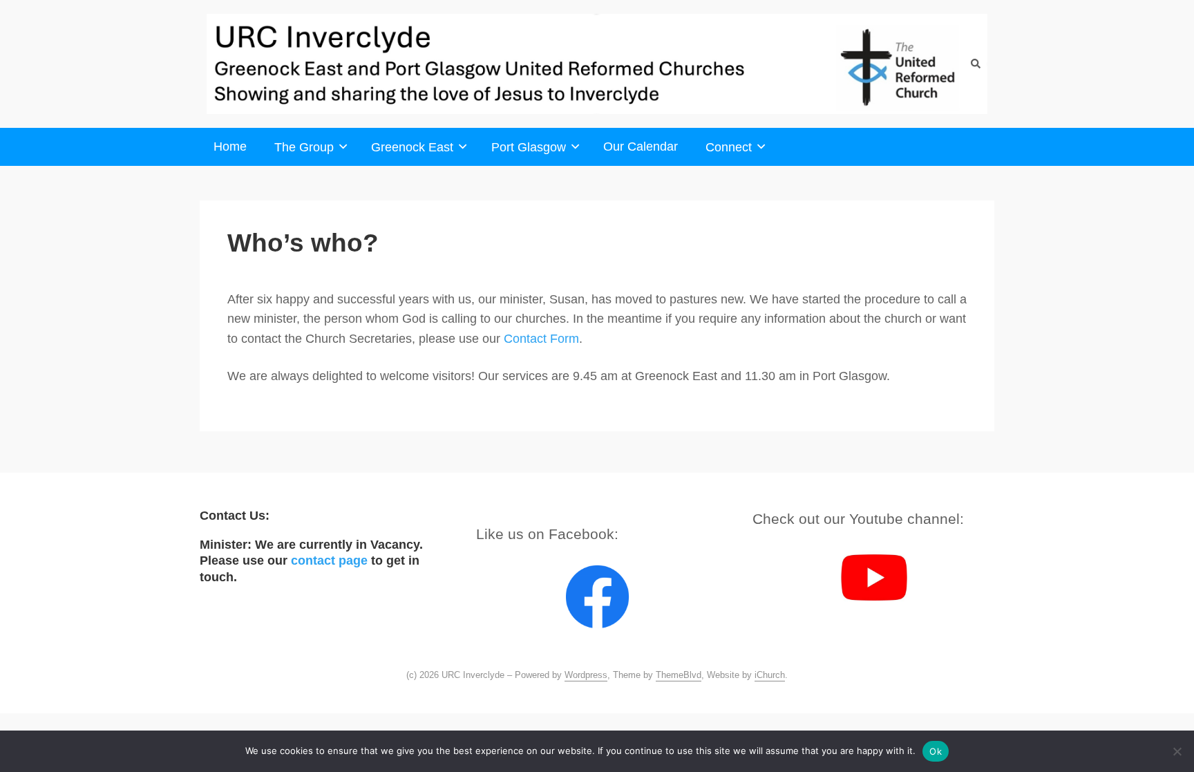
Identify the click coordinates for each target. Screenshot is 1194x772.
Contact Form (541, 339)
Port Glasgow (528, 147)
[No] (1177, 751)
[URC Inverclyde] (597, 64)
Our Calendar (640, 146)
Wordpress (586, 675)
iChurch (770, 675)
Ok (935, 751)
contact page (329, 560)
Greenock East (412, 147)
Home (230, 146)
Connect (728, 147)
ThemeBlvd (678, 675)
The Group (304, 147)
